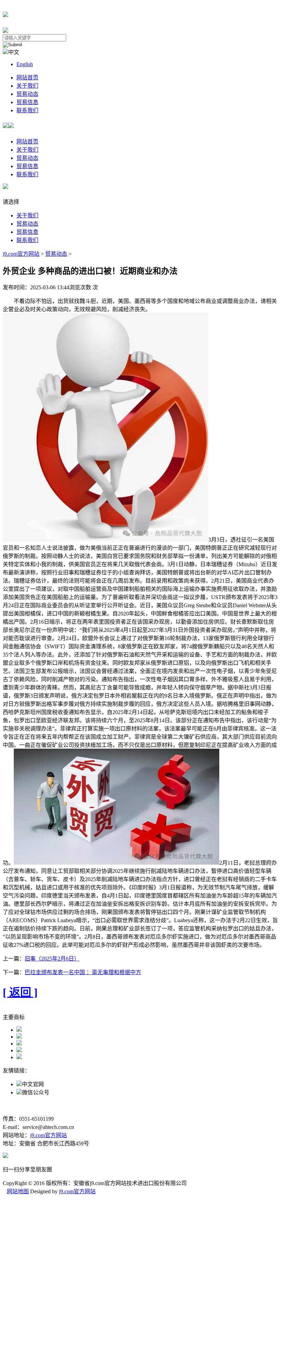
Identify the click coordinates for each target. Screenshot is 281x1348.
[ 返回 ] (20, 992)
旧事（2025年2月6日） (52, 959)
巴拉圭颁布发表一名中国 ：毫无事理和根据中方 (83, 972)
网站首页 (27, 77)
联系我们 (27, 110)
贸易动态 (27, 94)
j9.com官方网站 (21, 254)
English (24, 64)
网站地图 (18, 1191)
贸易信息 (27, 102)
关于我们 (27, 86)
